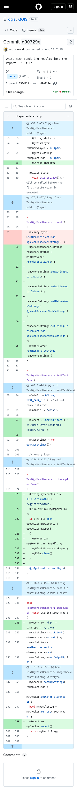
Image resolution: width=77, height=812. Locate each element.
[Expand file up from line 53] (12, 128)
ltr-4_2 (47, 71)
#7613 (24, 76)
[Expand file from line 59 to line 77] (12, 202)
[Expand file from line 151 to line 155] (12, 672)
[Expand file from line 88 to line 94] (12, 388)
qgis (11, 19)
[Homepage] (38, 6)
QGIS (23, 19)
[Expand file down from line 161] (12, 746)
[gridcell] (38, 128)
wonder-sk (17, 49)
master (12, 76)
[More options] (68, 116)
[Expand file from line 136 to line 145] (12, 588)
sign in (34, 777)
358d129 (24, 83)
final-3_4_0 (44, 77)
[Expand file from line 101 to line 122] (12, 462)
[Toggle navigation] (6, 6)
